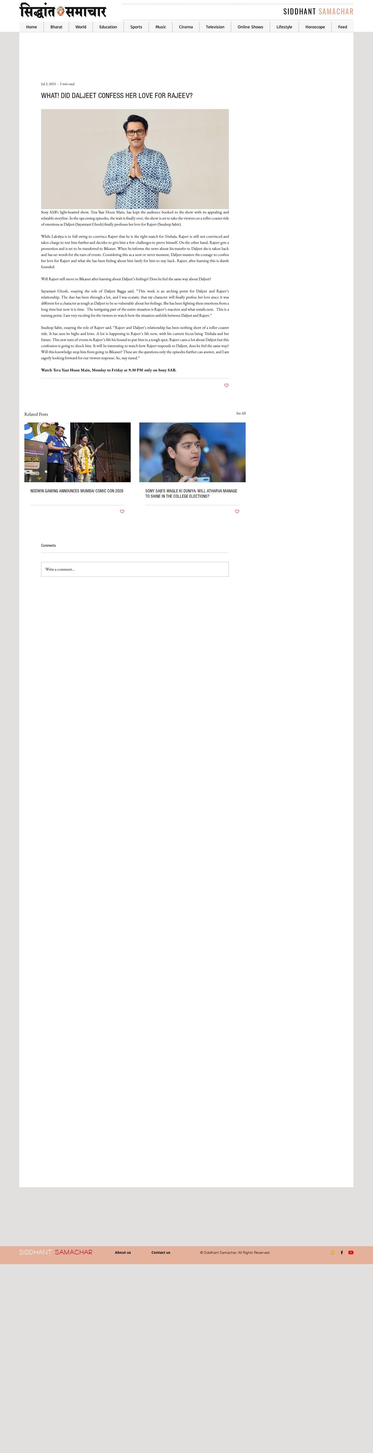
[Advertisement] (152, 1358)
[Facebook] (341, 1252)
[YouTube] (350, 1252)
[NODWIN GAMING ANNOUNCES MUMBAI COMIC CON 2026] (77, 452)
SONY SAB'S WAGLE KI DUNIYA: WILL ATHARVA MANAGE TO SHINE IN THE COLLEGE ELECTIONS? (191, 493)
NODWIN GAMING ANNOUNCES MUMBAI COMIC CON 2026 (76, 491)
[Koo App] (332, 1252)
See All (241, 413)
